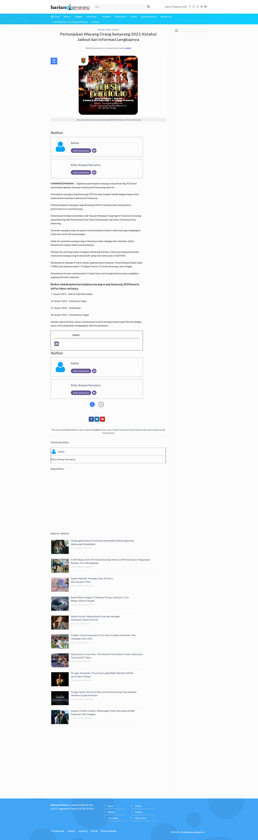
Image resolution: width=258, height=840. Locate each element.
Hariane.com (166, 16)
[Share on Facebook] (91, 419)
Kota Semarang (125, 430)
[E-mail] (56, 344)
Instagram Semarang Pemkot (94, 251)
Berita (67, 16)
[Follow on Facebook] (190, 6)
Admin (128, 48)
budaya (103, 430)
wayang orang (108, 433)
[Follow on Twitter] (201, 6)
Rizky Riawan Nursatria (85, 165)
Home (57, 16)
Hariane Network (148, 16)
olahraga (95, 22)
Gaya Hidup (91, 16)
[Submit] (148, 6)
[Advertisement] (108, 504)
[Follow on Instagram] (194, 6)
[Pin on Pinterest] (102, 419)
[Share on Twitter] (96, 419)
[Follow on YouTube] (205, 6)
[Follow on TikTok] (197, 6)
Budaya (78, 16)
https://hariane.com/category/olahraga (70, 22)
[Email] (94, 150)
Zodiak (133, 16)
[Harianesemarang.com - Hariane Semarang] (70, 7)
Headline (106, 16)
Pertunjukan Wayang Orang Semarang (149, 430)
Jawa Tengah (112, 30)
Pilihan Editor (121, 16)
